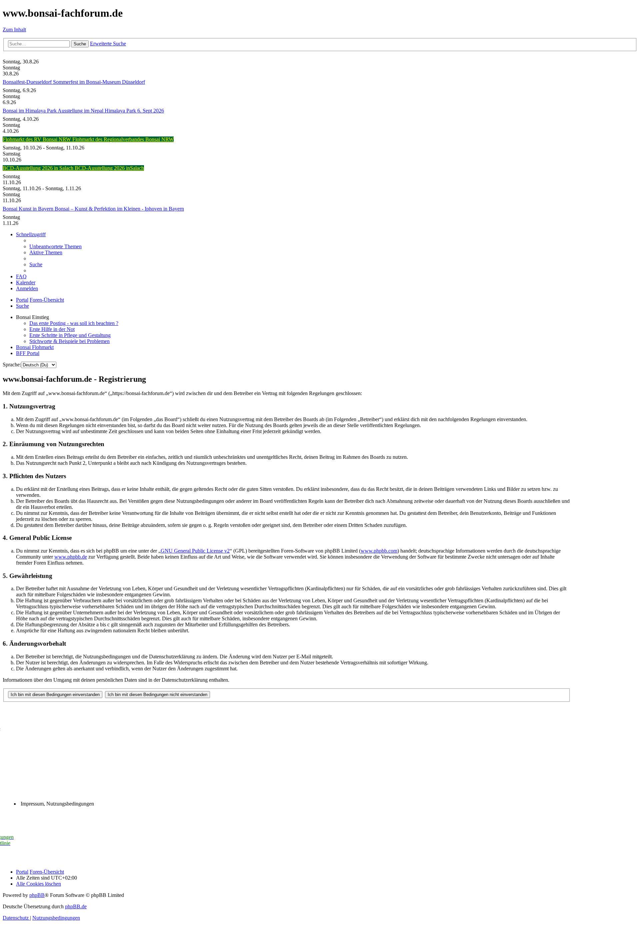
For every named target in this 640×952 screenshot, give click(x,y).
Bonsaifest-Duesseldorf (28, 82)
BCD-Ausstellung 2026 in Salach (39, 168)
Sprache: (12, 364)
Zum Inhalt (14, 29)
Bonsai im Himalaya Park (30, 110)
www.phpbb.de (70, 557)
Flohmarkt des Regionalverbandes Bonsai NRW (123, 139)
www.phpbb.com (379, 551)
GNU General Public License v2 (195, 551)
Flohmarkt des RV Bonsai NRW (37, 139)
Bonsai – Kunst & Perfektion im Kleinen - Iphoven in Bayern (119, 209)
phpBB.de (76, 906)
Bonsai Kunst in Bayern (29, 209)
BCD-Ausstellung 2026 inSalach (109, 168)
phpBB (37, 895)
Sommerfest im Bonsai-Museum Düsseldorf (99, 82)
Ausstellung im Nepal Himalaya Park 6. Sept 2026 (111, 110)
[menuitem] (55, 246)
